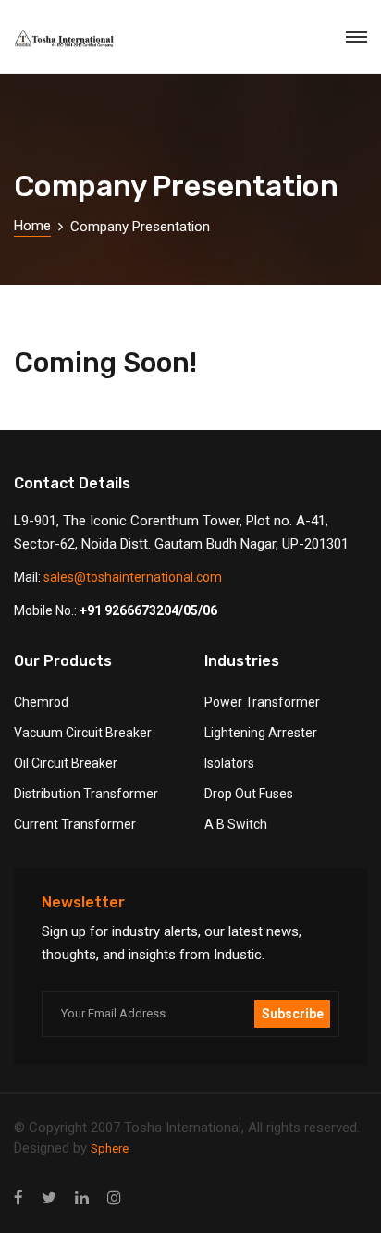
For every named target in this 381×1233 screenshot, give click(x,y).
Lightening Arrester (260, 732)
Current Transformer (75, 824)
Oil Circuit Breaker (65, 763)
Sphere (110, 1148)
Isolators (229, 763)
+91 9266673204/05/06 (148, 610)
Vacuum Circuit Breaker (83, 732)
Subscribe (293, 1013)
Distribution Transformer (86, 793)
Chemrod (41, 702)
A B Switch (235, 824)
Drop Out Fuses (248, 793)
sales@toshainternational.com (132, 577)
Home (32, 225)
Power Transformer (262, 702)
